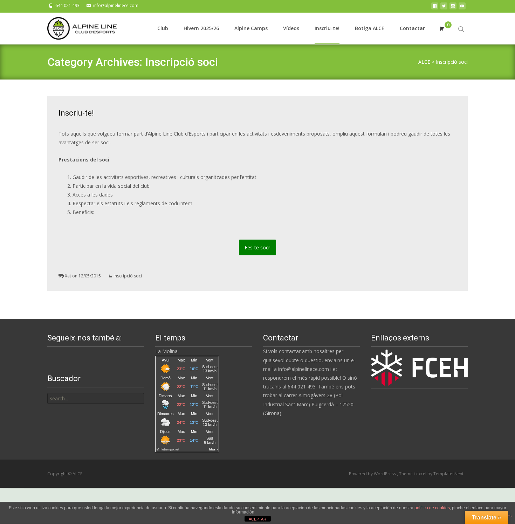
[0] (442, 28)
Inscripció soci (128, 276)
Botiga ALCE (369, 28)
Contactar (412, 28)
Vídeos (291, 28)
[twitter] (443, 8)
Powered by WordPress (373, 474)
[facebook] (434, 8)
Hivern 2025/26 (201, 28)
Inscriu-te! (327, 28)
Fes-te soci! (257, 247)
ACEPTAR (257, 519)
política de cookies (432, 507)
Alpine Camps (251, 28)
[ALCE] (76, 27)
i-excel (420, 474)
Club (162, 28)
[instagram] (452, 8)
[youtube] (462, 8)
